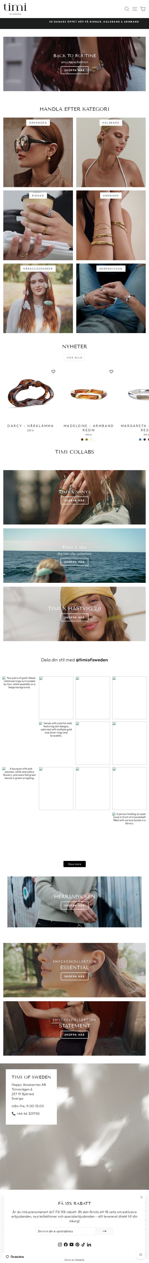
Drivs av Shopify (75, 1259)
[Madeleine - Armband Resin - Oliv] (86, 439)
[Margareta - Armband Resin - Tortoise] (144, 439)
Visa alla (74, 357)
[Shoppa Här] (74, 555)
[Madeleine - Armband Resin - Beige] (91, 439)
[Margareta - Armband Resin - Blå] (140, 439)
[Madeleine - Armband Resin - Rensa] (95, 439)
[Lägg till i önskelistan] (53, 371)
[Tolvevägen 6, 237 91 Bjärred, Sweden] (74, 1126)
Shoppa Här (74, 70)
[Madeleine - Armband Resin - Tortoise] (82, 439)
